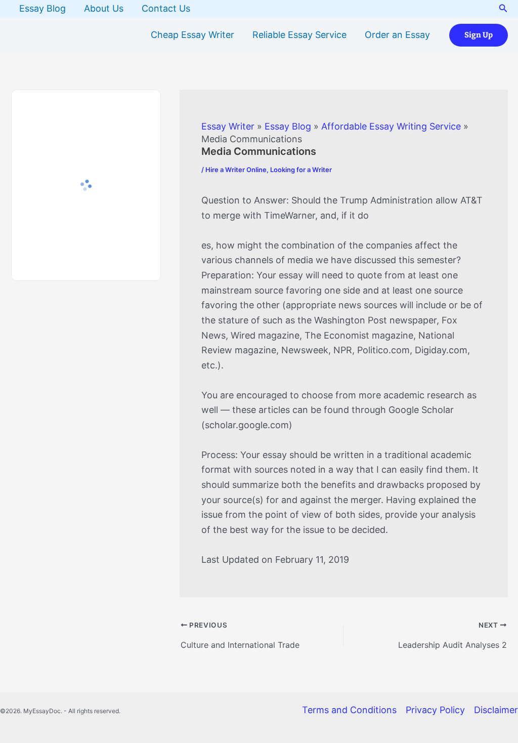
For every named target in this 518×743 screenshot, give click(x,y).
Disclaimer (496, 710)
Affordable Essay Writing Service (391, 126)
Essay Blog (42, 8)
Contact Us (166, 8)
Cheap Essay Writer (192, 34)
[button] (503, 8)
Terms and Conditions (349, 710)
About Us (103, 8)
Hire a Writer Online (236, 170)
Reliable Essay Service (299, 34)
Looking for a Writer (301, 170)
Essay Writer (227, 126)
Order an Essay (397, 34)
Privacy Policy (435, 710)
